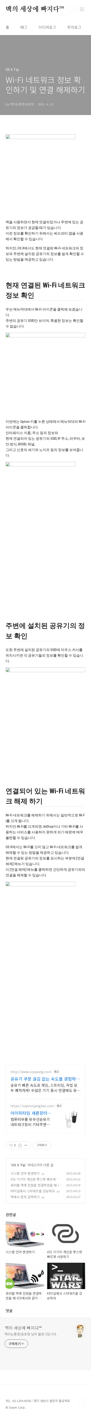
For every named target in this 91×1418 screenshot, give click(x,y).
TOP (81, 1402)
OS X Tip (18, 1164)
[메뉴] (81, 9)
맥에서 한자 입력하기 (25, 1196)
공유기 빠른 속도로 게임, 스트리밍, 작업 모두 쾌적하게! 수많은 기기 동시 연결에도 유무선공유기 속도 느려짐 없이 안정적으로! (45, 1087)
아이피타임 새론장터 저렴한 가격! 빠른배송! (31, 1113)
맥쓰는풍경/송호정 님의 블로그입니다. (31, 1334)
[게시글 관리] (26, 1145)
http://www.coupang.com (31, 1072)
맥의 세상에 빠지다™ (35, 9)
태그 (23, 27)
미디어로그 (47, 27)
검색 (71, 9)
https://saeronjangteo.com (32, 1106)
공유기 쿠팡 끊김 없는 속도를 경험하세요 (45, 1079)
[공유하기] (20, 1145)
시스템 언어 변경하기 (25, 1173)
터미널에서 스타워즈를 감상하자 (32, 1191)
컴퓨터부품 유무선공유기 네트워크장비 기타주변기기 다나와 (30, 1121)
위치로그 (74, 27)
